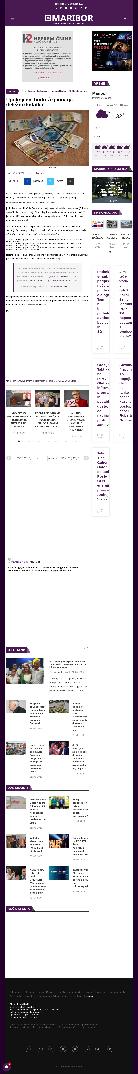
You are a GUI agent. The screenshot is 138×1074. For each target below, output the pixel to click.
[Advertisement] (47, 347)
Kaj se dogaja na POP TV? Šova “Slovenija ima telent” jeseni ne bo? (80, 846)
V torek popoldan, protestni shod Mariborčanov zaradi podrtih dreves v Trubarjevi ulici (80, 716)
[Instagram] (61, 8)
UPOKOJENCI (62, 381)
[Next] (88, 648)
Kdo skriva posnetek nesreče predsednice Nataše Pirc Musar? (19, 420)
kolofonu (88, 996)
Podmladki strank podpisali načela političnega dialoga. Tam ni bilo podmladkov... (47, 420)
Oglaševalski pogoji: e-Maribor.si (25, 1014)
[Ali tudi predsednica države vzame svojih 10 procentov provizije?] (76, 398)
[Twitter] (56, 8)
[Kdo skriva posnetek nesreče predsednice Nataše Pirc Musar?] (18, 398)
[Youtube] (66, 8)
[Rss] (76, 8)
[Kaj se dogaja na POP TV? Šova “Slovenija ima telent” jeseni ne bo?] (59, 841)
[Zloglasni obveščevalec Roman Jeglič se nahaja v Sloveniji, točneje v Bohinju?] (16, 706)
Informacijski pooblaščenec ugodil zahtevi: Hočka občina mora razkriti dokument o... (112, 188)
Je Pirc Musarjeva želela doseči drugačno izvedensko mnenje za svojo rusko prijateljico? (79, 757)
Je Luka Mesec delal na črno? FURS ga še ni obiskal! (36, 844)
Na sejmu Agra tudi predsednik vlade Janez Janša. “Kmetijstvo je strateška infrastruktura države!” (67, 664)
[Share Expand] (70, 181)
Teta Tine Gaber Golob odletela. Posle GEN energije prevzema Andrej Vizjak (105, 476)
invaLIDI (21, 381)
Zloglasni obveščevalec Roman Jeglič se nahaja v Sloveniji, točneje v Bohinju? (38, 713)
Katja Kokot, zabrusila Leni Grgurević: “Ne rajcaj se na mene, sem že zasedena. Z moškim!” (38, 881)
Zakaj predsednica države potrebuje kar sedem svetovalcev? (80, 807)
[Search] (125, 19)
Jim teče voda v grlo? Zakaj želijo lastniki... (48, 91)
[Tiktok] (81, 8)
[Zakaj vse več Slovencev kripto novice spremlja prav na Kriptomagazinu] (59, 873)
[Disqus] (47, 509)
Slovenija (40, 173)
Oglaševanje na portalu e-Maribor (26, 1012)
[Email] (71, 8)
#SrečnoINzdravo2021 (37, 280)
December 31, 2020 (58, 286)
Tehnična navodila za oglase (23, 1017)
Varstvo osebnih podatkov (22, 1007)
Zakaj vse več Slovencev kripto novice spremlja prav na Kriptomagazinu (82, 878)
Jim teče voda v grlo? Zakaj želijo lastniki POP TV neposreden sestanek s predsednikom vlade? (38, 811)
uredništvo (63, 672)
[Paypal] (86, 8)
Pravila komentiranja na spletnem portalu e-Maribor (34, 1009)
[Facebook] (52, 8)
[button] (22, 91)
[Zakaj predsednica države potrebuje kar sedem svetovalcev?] (59, 802)
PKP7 (29, 381)
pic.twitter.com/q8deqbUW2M (62, 280)
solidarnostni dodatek (43, 381)
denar (12, 381)
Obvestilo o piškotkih (20, 1004)
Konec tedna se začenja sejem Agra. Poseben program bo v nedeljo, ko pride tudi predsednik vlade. (37, 758)
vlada (73, 381)
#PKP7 (64, 276)
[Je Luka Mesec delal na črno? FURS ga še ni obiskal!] (16, 841)
